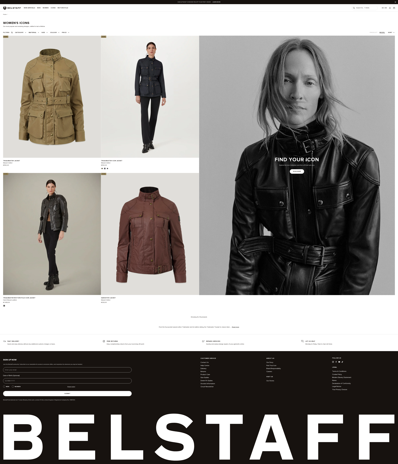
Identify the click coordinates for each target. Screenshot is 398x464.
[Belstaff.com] (12, 8)
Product (373, 32)
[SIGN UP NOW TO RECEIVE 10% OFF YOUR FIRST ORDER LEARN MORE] (199, 2)
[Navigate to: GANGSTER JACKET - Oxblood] (150, 234)
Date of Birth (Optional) (11, 376)
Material (32, 32)
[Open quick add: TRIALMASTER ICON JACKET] (102, 168)
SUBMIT (67, 393)
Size (43, 32)
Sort (390, 32)
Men (39, 8)
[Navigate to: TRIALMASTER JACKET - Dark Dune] (52, 97)
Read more (235, 327)
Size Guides (205, 377)
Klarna (334, 380)
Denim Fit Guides (207, 381)
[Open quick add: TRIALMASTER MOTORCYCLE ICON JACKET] (4, 306)
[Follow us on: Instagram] (333, 361)
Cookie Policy (337, 374)
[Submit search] (354, 8)
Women (46, 8)
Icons (53, 8)
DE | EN (384, 8)
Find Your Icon (271, 365)
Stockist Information (208, 384)
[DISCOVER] (297, 165)
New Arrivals (29, 8)
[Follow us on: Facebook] (336, 361)
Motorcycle (63, 8)
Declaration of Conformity (341, 383)
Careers (269, 371)
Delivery (203, 368)
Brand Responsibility (273, 368)
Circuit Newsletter (207, 387)
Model (382, 32)
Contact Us (205, 362)
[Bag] (394, 8)
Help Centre (205, 365)
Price (64, 32)
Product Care (205, 374)
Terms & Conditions (339, 371)
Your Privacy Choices (339, 389)
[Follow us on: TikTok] (342, 361)
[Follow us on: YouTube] (339, 361)
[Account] (390, 8)
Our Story (269, 362)
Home (5, 14)
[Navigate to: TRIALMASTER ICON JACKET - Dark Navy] (150, 97)
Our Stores (270, 381)
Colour (53, 32)
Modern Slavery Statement (341, 377)
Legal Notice (336, 386)
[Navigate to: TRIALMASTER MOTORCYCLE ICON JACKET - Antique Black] (52, 234)
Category (19, 32)
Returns (203, 371)
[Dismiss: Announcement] (395, 2)
